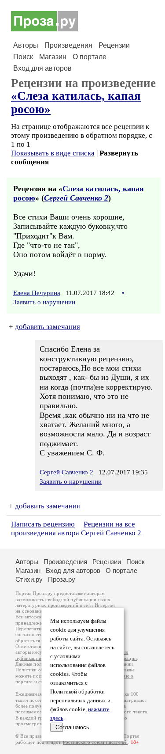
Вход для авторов (42, 68)
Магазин (52, 57)
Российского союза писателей (95, 742)
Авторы (25, 45)
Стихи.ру (29, 579)
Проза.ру (61, 579)
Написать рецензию (43, 524)
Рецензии (114, 45)
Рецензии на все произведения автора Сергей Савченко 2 (76, 528)
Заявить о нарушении (44, 302)
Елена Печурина (36, 292)
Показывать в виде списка (53, 153)
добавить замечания (47, 326)
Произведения (68, 45)
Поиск (23, 57)
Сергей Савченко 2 (76, 197)
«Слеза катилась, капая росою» (76, 102)
